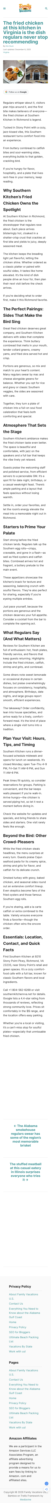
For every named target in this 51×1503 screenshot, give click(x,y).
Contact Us (16, 1303)
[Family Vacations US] (25, 8)
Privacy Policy (17, 1327)
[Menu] (4, 8)
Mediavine (25, 1499)
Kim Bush (10, 46)
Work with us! (17, 1351)
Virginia (6, 52)
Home (12, 1322)
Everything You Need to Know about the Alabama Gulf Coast (24, 1313)
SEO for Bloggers (19, 1332)
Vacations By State (20, 1346)
